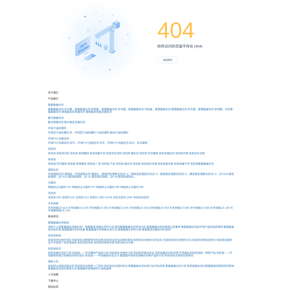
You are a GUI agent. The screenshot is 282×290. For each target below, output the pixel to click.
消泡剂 (52, 193)
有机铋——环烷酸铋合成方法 (102, 255)
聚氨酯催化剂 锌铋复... (141, 109)
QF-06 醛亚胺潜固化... (123, 176)
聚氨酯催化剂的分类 (129, 229)
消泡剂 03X (54, 197)
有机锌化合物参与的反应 (147, 240)
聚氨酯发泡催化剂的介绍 (99, 227)
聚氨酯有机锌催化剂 (73, 111)
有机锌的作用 (85, 242)
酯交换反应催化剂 (74, 122)
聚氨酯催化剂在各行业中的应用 (146, 266)
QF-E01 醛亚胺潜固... (70, 176)
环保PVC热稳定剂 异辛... (62, 142)
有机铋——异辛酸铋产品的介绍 (90, 252)
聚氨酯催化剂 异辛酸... (61, 109)
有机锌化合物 (197, 153)
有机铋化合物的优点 (116, 266)
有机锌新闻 (54, 235)
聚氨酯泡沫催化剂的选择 (156, 229)
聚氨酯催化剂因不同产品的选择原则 (202, 227)
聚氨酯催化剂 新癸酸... (88, 109)
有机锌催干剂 (97, 153)
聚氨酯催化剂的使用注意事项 (163, 227)
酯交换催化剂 (56, 118)
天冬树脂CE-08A (200, 207)
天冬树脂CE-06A (139, 207)
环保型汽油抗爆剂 (85, 132)
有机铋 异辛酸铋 (57, 163)
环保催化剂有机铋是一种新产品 (197, 252)
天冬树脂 (53, 203)
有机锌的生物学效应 (59, 240)
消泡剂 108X (97, 197)
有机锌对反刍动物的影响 (118, 240)
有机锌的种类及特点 (204, 240)
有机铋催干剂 (182, 163)
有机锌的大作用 (124, 242)
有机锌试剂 (63, 153)
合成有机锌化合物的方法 (177, 240)
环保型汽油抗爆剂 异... (61, 132)
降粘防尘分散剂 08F (108, 187)
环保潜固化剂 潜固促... (61, 174)
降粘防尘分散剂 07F (84, 187)
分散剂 (52, 182)
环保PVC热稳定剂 (58, 138)
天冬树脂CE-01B (78, 207)
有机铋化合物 (149, 163)
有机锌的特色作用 (104, 242)
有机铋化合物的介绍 (121, 252)
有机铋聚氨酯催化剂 (202, 163)
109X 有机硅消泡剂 (137, 197)
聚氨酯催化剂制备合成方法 (101, 229)
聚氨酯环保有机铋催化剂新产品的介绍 (142, 255)
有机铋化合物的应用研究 (179, 255)
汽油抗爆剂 (102, 132)
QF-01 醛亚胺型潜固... (97, 176)
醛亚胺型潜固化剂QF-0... (174, 174)
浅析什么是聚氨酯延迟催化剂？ (66, 227)
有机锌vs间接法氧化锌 (61, 266)
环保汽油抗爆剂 (57, 128)
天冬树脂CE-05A (159, 207)
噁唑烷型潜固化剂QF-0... (116, 174)
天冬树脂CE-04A (118, 207)
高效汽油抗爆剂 (119, 132)
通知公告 (53, 261)
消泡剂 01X (82, 197)
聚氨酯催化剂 (56, 104)
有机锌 (52, 149)
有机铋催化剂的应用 (167, 252)
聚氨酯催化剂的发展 (73, 229)
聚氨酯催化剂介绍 (175, 266)
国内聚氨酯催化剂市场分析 (130, 227)
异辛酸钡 (142, 142)
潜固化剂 (53, 169)
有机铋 (52, 159)
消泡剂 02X (68, 197)
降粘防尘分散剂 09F (132, 187)
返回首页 (167, 60)
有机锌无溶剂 (114, 153)
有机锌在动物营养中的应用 (87, 240)
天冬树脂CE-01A (58, 207)
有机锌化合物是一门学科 (89, 266)
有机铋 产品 (108, 163)
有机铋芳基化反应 (143, 252)
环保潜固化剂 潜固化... (88, 174)
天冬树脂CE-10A (220, 207)
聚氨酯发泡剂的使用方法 (62, 268)
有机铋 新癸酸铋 (77, 163)
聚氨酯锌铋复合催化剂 (99, 111)
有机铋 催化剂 (124, 163)
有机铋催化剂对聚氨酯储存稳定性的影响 (210, 266)
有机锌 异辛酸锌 (148, 153)
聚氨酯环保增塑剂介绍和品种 (94, 268)
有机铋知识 (54, 248)
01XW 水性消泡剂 (115, 197)
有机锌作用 (181, 153)
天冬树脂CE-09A (98, 207)
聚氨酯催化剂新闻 (58, 222)
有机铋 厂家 (94, 163)
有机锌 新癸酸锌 (79, 153)
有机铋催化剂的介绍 (59, 252)
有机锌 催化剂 (130, 153)
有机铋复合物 (165, 163)
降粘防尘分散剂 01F (59, 187)
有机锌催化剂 (167, 153)
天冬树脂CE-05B (179, 207)
